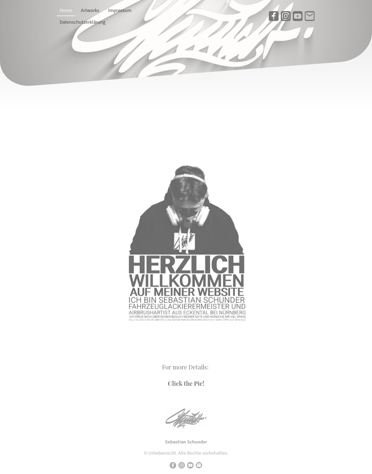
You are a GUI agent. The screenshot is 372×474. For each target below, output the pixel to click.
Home (66, 10)
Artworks (90, 10)
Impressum (120, 10)
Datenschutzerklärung (82, 22)
